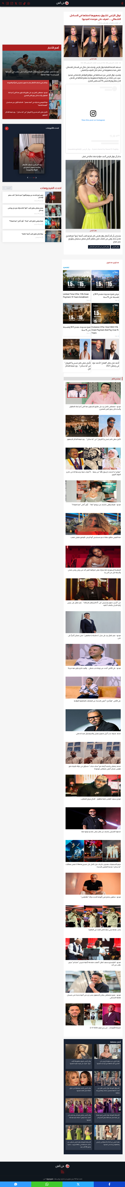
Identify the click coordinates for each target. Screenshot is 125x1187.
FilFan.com (78, 1179)
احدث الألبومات (52, 128)
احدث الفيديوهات (33, 188)
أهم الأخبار (53, 47)
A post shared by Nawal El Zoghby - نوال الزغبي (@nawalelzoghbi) (93, 149)
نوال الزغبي (115, 247)
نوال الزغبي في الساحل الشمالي (99, 247)
